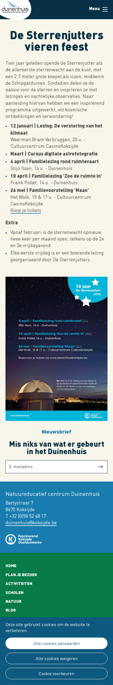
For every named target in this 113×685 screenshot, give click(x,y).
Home (10, 565)
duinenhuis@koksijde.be (31, 522)
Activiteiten (18, 583)
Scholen (14, 592)
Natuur (13, 601)
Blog (10, 609)
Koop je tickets (25, 210)
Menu (105, 9)
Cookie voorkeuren (56, 673)
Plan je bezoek (21, 574)
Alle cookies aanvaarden (56, 643)
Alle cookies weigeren (57, 658)
